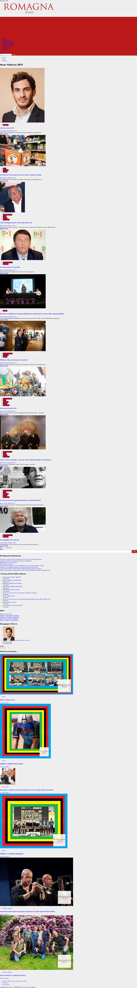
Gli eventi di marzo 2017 (8, 408)
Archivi (2, 646)
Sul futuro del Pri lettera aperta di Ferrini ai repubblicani (15, 561)
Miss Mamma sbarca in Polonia (8, 562)
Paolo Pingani (3, 317)
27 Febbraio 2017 (11, 317)
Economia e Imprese (8, 45)
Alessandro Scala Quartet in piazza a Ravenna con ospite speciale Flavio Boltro (27, 911)
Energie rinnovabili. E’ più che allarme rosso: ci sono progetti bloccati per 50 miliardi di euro (25, 570)
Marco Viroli (3, 225)
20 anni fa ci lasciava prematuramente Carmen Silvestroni (20, 500)
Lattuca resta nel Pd (7, 128)
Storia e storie (7, 47)
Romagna (5, 172)
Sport (4, 50)
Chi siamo (5, 48)
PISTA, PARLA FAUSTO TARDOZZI (12, 577)
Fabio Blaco (3, 178)
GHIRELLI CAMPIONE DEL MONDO (12, 583)
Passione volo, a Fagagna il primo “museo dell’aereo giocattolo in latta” (19, 567)
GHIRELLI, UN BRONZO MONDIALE (12, 586)
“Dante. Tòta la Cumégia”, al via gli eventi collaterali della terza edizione (25, 460)
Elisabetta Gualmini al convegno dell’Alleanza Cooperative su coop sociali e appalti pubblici (32, 314)
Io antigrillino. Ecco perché (9, 540)
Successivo (9, 547)
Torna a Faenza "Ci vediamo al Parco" (13, 605)
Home (4, 39)
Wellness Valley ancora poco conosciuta (14, 360)
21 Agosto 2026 (4, 703)
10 (5, 547)
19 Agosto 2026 (4, 914)
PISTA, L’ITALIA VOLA (9, 596)
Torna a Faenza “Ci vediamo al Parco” (13, 975)
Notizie (4, 168)
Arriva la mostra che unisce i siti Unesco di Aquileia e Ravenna (20, 593)
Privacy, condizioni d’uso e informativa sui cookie (14, 981)
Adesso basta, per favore (6, 564)
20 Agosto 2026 (4, 767)
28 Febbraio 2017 (11, 131)
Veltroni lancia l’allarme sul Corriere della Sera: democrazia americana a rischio (22, 565)
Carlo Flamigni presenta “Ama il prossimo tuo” (16, 222)
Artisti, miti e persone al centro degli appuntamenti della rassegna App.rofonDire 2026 (26, 599)
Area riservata (6, 984)
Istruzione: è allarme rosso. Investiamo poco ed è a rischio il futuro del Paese (21, 559)
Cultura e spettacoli (8, 43)
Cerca (1, 549)
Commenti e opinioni (8, 42)
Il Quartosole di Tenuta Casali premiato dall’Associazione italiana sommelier (20, 569)
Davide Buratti (3, 131)
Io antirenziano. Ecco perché (10, 267)
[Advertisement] (68, 27)
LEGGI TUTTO (4, 134)
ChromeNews (25, 987)
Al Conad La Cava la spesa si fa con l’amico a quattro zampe (20, 175)
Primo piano (6, 40)
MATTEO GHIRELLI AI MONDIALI (12, 580)
